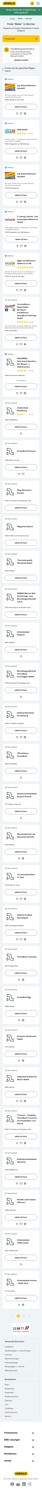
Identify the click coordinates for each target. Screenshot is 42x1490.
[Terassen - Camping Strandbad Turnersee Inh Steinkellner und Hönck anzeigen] (10, 1119)
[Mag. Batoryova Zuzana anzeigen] (10, 492)
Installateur (9, 1347)
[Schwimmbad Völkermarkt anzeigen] (10, 1242)
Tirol (6, 1404)
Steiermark (9, 1392)
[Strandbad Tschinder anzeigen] (10, 957)
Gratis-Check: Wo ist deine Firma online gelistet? (21, 11)
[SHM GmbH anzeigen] (10, 131)
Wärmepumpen (11, 1370)
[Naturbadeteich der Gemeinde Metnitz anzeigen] (10, 836)
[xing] (30, 1484)
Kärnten (8, 1416)
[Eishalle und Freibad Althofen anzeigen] (10, 1201)
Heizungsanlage (11, 1362)
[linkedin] (24, 1484)
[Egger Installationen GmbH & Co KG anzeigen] (10, 264)
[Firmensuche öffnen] (32, 3)
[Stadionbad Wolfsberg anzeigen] (10, 411)
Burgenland (9, 1388)
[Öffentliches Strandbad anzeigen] (10, 755)
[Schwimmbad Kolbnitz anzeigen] (10, 634)
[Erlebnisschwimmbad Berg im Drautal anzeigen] (10, 795)
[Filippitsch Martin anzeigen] (10, 527)
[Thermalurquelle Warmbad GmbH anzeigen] (10, 562)
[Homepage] (9, 3)
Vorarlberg (9, 1408)
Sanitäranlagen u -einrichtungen (18, 1350)
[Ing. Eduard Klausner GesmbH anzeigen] (10, 87)
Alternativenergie (12, 1358)
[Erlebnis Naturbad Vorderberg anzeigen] (10, 714)
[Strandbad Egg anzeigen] (10, 997)
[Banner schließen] (39, 10)
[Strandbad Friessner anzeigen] (10, 451)
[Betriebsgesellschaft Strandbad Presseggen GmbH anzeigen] (10, 674)
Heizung (8, 1354)
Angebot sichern (21, 60)
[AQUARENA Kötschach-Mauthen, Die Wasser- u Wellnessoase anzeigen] (10, 362)
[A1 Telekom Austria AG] (21, 1329)
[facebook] (12, 1484)
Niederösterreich (11, 1396)
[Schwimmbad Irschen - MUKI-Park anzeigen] (10, 1282)
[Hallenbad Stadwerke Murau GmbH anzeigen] (10, 1078)
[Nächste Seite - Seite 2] (29, 1316)
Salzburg (8, 1400)
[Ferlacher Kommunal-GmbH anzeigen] (10, 1038)
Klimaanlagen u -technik (14, 1366)
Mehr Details (21, 107)
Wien (7, 1384)
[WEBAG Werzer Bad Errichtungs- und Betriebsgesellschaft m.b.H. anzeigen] (10, 597)
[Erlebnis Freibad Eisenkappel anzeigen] (10, 917)
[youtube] (18, 1484)
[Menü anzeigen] (38, 3)
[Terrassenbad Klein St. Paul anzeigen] (10, 876)
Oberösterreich (11, 1412)
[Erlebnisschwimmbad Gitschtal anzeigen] (10, 1161)
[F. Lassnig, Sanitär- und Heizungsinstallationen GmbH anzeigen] (10, 219)
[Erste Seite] (13, 1316)
